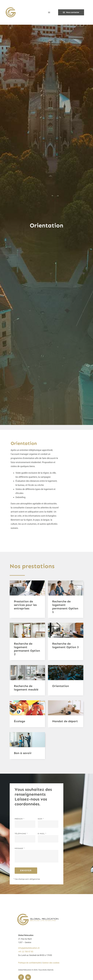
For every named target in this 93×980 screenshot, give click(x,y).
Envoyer (26, 870)
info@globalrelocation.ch (29, 948)
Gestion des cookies (50, 963)
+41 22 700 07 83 (25, 951)
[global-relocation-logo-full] (37, 914)
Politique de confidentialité (29, 963)
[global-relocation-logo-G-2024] (10, 7)
